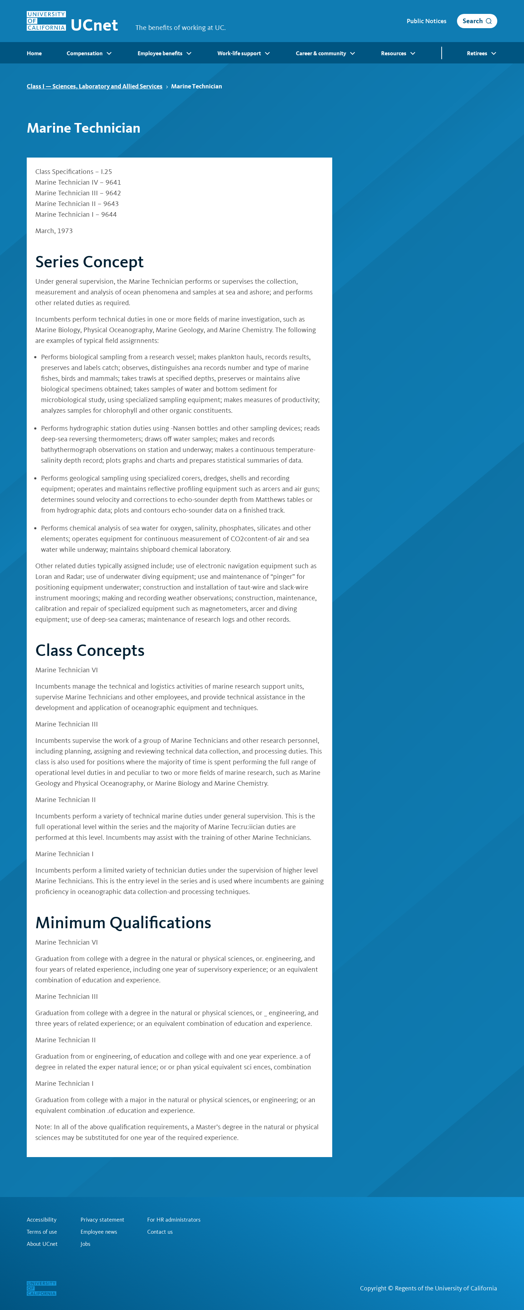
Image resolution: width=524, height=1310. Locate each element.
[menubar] (262, 52)
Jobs (86, 1244)
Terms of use (42, 1232)
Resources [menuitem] (393, 53)
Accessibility (42, 1220)
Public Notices (426, 21)
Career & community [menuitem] (321, 53)
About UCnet (42, 1244)
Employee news (99, 1232)
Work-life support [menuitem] (239, 53)
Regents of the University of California (446, 1288)
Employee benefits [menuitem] (160, 53)
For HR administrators (174, 1220)
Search (473, 21)
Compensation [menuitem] (85, 53)
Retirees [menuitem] (477, 53)
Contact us (160, 1232)
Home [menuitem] (34, 53)
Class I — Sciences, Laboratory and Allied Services (95, 86)
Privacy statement (102, 1220)
